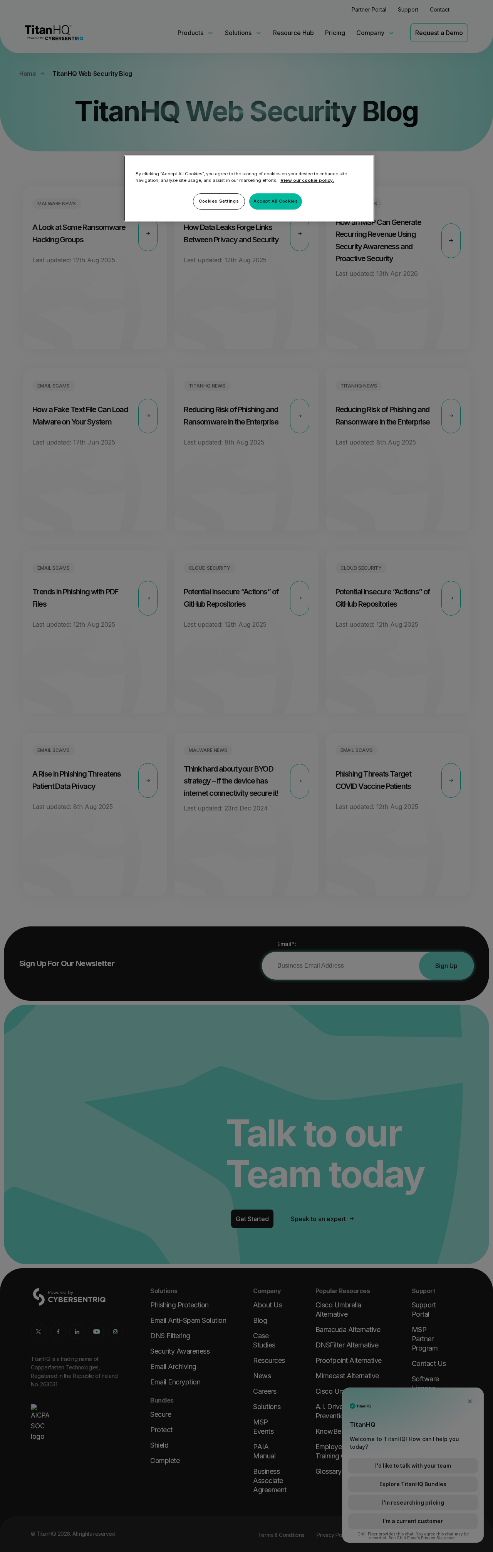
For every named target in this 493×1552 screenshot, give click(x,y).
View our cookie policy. (307, 180)
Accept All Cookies (275, 201)
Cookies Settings (219, 201)
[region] (249, 188)
